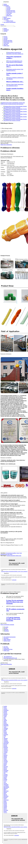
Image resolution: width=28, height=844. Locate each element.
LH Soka (8, 8)
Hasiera (5, 4)
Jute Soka (8, 14)
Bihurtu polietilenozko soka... (15, 81)
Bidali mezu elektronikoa (6, 144)
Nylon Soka (9, 13)
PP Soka (8, 6)
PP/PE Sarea (9, 15)
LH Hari (8, 9)
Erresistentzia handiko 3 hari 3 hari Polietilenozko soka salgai (11, 553)
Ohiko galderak (6, 18)
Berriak (5, 17)
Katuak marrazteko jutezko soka (14, 555)
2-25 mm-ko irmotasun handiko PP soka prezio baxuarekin (13, 619)
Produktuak (6, 5)
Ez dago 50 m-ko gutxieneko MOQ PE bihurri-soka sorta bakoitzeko (14, 602)
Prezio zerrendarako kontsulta (7, 624)
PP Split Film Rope (10, 10)
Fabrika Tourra (9, 20)
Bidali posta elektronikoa (6, 664)
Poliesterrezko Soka (10, 11)
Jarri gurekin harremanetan (9, 22)
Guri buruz (5, 19)
